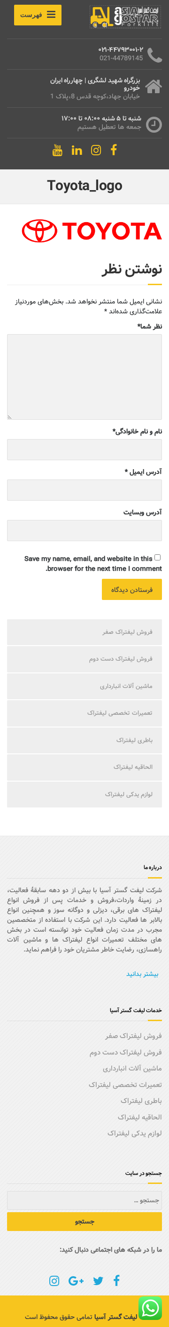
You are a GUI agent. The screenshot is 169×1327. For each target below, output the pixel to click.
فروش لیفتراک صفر (127, 632)
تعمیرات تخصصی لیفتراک (120, 713)
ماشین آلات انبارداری (126, 686)
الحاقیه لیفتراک (133, 767)
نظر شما (150, 327)
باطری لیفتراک (134, 740)
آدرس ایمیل (143, 472)
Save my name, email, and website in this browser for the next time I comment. (93, 564)
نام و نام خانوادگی (137, 432)
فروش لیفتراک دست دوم (121, 659)
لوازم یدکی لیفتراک (129, 794)
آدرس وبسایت (142, 513)
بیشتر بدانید (142, 974)
